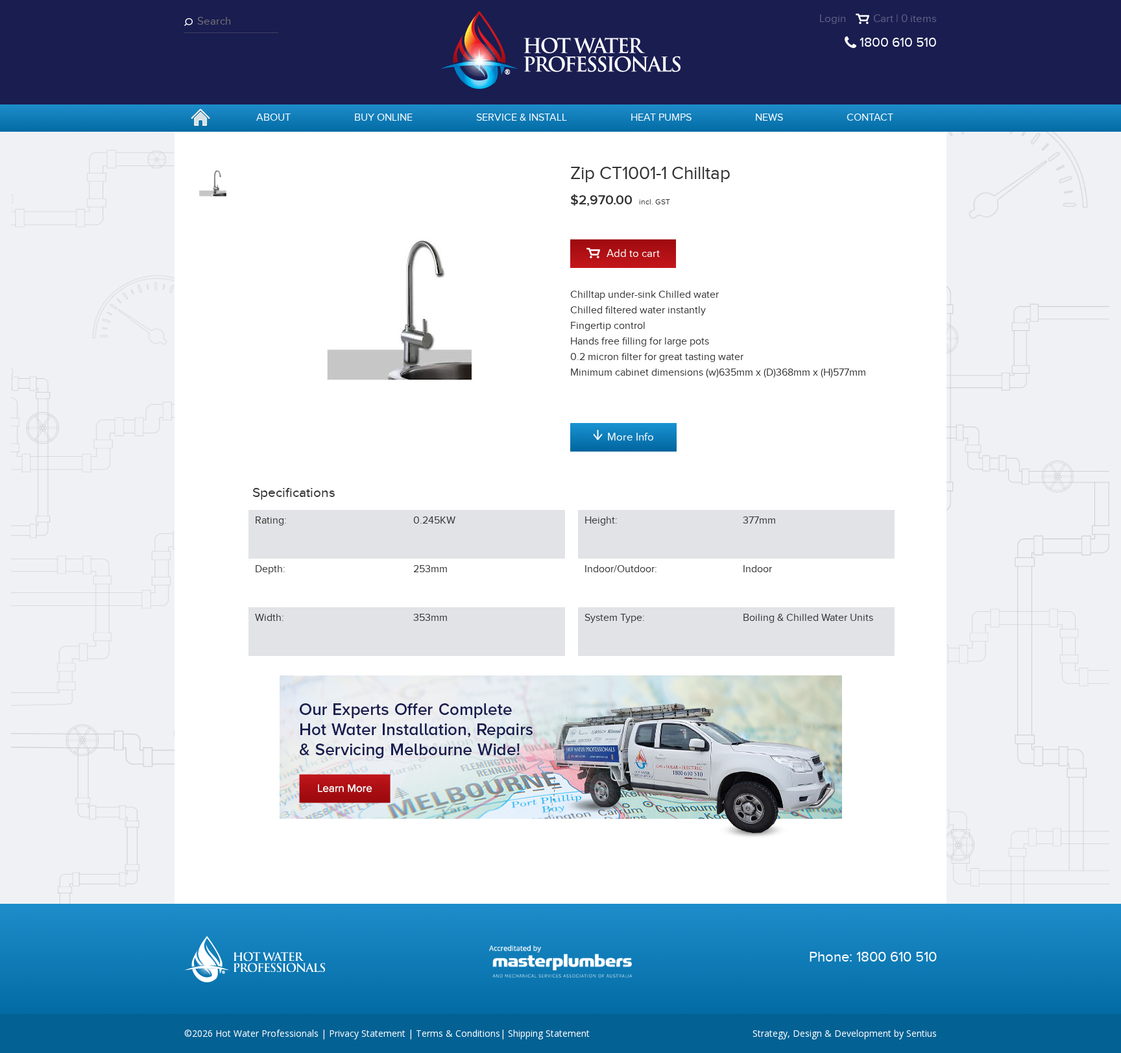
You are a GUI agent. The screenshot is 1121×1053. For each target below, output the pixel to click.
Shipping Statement (549, 1033)
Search (190, 21)
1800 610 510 (898, 42)
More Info (630, 437)
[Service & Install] (561, 757)
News (769, 118)
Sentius (921, 1033)
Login (832, 18)
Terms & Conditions (458, 1033)
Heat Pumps (661, 118)
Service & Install (521, 118)
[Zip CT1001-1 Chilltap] (399, 307)
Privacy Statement (367, 1033)
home (200, 118)
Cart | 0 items (905, 18)
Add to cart (633, 253)
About (273, 118)
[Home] (560, 49)
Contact (870, 118)
